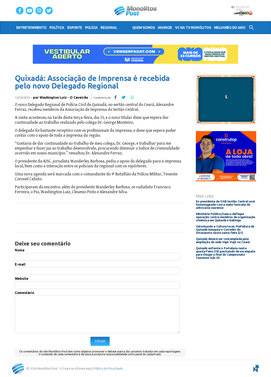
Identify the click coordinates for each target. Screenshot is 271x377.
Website (21, 278)
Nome (20, 250)
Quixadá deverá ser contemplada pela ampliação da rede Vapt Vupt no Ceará (223, 240)
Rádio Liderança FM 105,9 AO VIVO (243, 13)
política (57, 27)
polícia (91, 27)
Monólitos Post (135, 10)
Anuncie (165, 27)
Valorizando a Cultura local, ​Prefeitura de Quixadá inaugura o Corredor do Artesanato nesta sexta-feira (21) (225, 229)
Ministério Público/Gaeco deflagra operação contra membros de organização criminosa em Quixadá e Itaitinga (225, 217)
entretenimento (31, 27)
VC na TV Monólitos (193, 27)
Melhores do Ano (229, 27)
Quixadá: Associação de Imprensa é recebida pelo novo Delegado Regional (92, 82)
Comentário (24, 293)
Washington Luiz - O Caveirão (64, 97)
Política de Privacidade (108, 368)
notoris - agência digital (255, 369)
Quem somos (143, 27)
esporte (74, 27)
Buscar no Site (251, 27)
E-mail (20, 264)
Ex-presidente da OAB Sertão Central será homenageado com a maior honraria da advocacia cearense (225, 204)
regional (109, 27)
